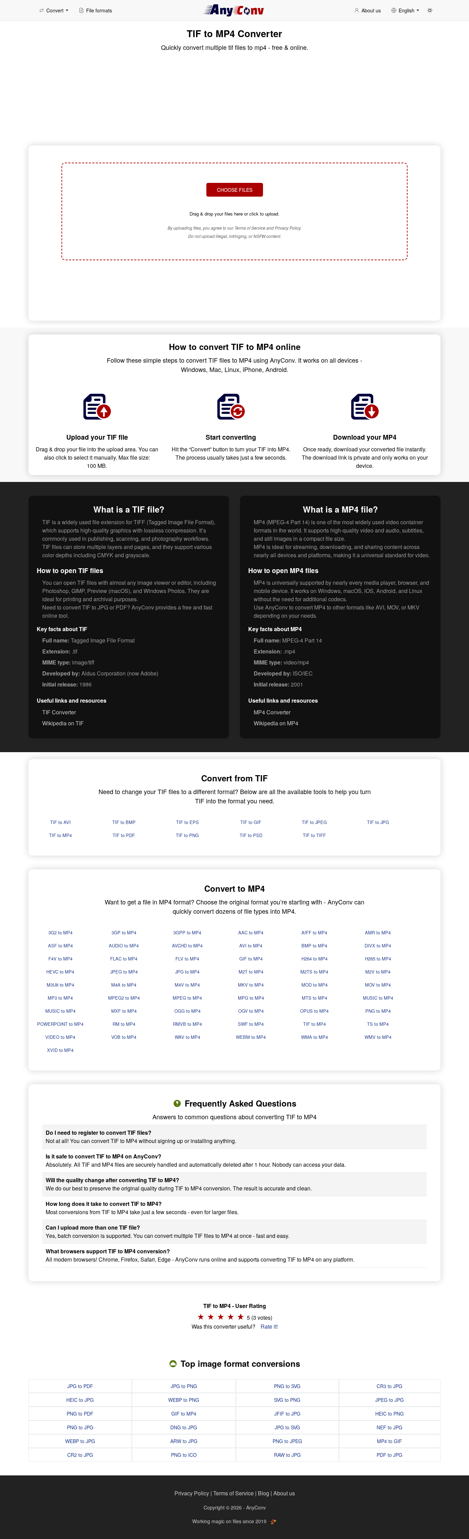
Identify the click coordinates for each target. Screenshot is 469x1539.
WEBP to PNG (183, 1399)
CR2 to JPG (80, 1454)
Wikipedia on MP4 (276, 723)
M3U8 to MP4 (60, 984)
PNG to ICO (184, 1454)
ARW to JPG (183, 1441)
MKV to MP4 (251, 984)
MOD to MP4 (314, 984)
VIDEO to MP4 (60, 1037)
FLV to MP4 (187, 958)
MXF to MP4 (124, 1011)
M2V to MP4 (377, 971)
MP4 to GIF (389, 1441)
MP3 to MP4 (60, 997)
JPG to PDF (80, 1386)
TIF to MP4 (60, 835)
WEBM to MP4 (251, 1037)
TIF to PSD (251, 835)
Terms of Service (233, 1493)
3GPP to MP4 (187, 932)
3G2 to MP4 (60, 932)
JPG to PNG (184, 1386)
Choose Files (234, 189)
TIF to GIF (250, 822)
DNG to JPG (183, 1427)
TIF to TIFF (314, 835)
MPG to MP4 (251, 997)
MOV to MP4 (378, 984)
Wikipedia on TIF (63, 723)
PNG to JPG (80, 1427)
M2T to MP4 (251, 971)
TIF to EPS (187, 822)
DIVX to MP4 (378, 945)
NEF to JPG (389, 1427)
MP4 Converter (272, 712)
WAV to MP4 (187, 1037)
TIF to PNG (187, 835)
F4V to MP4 (60, 958)
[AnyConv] (234, 10)
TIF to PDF (124, 835)
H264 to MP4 (314, 958)
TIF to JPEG (314, 822)
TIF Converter (59, 712)
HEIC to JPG (80, 1399)
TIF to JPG (378, 822)
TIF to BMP (124, 822)
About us (284, 1493)
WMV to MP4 (378, 1037)
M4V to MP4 (187, 984)
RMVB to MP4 (187, 1024)
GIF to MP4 (251, 958)
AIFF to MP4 (314, 932)
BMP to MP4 (314, 945)
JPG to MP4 (187, 971)
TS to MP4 (378, 1024)
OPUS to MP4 (314, 1011)
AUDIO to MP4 (124, 945)
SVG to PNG (287, 1399)
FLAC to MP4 (123, 958)
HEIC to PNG (389, 1413)
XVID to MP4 (60, 1050)
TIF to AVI (60, 822)
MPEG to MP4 (187, 997)
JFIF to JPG (287, 1413)
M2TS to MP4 (314, 971)
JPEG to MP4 (124, 971)
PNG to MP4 (378, 1011)
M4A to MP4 (123, 984)
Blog (263, 1493)
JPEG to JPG (389, 1399)
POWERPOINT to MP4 (60, 1024)
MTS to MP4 (314, 997)
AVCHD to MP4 (187, 945)
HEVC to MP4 (60, 971)
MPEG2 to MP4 (124, 997)
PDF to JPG (389, 1454)
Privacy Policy (191, 1493)
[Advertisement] (234, 289)
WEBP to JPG (80, 1441)
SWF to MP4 (251, 1024)
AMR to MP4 (378, 932)
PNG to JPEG (287, 1441)
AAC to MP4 (250, 932)
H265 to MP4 (378, 958)
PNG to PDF (80, 1413)
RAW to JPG (287, 1454)
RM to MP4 (124, 1024)
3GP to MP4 (124, 932)
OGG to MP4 (187, 1011)
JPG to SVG (287, 1427)
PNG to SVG (287, 1386)
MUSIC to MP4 (378, 997)
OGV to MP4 (251, 1011)
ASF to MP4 (60, 945)
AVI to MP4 (250, 945)
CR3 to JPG (389, 1386)
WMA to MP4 (314, 1037)
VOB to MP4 (123, 1037)
